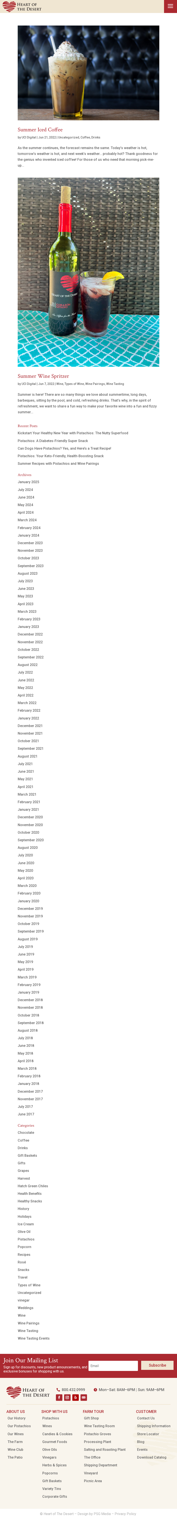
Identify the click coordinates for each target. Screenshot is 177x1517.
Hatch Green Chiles (33, 1186)
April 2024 (25, 512)
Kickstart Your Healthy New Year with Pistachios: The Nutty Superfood (73, 433)
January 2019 (28, 992)
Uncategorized (68, 137)
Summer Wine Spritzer (43, 376)
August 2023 (28, 573)
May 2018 (25, 1053)
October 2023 (28, 558)
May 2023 (25, 596)
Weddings (25, 1308)
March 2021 (27, 794)
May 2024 (25, 505)
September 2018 (31, 1023)
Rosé (22, 1262)
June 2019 (26, 954)
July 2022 (25, 672)
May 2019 (25, 962)
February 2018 (29, 1076)
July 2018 (25, 1038)
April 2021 (25, 787)
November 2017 (30, 1099)
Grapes (23, 1171)
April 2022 (25, 695)
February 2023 (29, 619)
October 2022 (28, 650)
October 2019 (28, 924)
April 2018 (25, 1061)
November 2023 (30, 551)
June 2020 (26, 863)
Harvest (24, 1178)
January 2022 (28, 718)
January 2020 (28, 901)
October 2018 (28, 1015)
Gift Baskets (27, 1155)
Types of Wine (74, 384)
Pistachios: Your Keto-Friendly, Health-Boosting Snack (61, 456)
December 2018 (30, 1000)
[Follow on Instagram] (67, 1397)
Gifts (21, 1163)
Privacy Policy (126, 1514)
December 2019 (30, 909)
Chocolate (26, 1133)
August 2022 (28, 665)
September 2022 (31, 657)
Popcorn (24, 1247)
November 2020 (30, 825)
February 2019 (29, 985)
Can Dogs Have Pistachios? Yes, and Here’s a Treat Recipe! (64, 448)
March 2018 (27, 1069)
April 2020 (25, 878)
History (23, 1209)
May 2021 (25, 779)
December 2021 (30, 726)
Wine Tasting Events (34, 1338)
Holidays (25, 1217)
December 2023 (30, 543)
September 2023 (31, 566)
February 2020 (29, 893)
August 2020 (28, 848)
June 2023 (26, 589)
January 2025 (28, 482)
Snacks (23, 1270)
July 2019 (25, 947)
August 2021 (28, 756)
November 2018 (30, 1007)
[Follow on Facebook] (59, 1397)
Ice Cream (26, 1224)
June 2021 (26, 771)
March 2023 (27, 612)
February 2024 (29, 528)
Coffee (85, 137)
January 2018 (28, 1084)
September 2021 (31, 748)
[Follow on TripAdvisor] (84, 1397)
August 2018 (28, 1030)
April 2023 (25, 604)
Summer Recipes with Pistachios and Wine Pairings (58, 464)
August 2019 (28, 939)
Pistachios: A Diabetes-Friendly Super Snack (53, 441)
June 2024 (26, 497)
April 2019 (25, 969)
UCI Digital (29, 137)
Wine (59, 384)
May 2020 (25, 871)
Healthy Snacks (30, 1201)
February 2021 (29, 802)
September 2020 (31, 840)
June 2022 (26, 680)
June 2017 (26, 1114)
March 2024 (27, 520)
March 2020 (27, 886)
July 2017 (25, 1107)
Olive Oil (24, 1232)
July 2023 (25, 581)
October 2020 (28, 832)
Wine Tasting (115, 384)
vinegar (24, 1300)
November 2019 (30, 916)
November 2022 (30, 642)
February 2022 (29, 710)
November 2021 (30, 733)
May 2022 (25, 688)
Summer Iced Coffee (40, 129)
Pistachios (26, 1239)
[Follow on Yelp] (75, 1397)
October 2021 (28, 741)
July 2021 (25, 764)
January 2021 (28, 810)
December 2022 (30, 634)
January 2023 (28, 627)
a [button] (170, 6)
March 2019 (27, 977)
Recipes (24, 1255)
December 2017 (30, 1091)
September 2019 (31, 931)
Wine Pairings (95, 384)
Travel (22, 1277)
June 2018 (26, 1046)
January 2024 (28, 535)
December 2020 (30, 817)
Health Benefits (30, 1194)
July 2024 (25, 490)
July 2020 (25, 855)
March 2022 (27, 703)
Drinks (95, 137)
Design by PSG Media (94, 1514)
